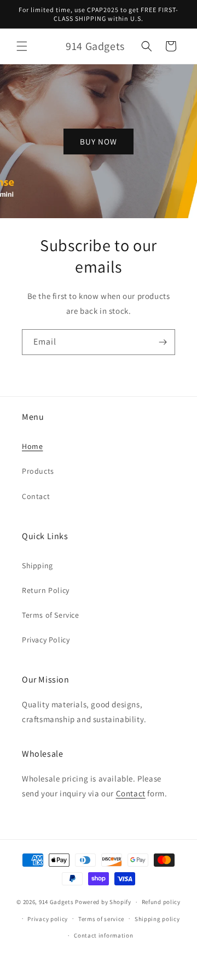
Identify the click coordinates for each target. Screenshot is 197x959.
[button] (22, 46)
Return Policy (45, 590)
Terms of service (101, 919)
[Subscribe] (162, 342)
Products (38, 471)
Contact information (103, 935)
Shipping (37, 565)
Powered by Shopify (103, 902)
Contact (36, 496)
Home (32, 446)
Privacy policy (47, 919)
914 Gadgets (56, 902)
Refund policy (161, 902)
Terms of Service (50, 615)
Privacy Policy (45, 640)
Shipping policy (157, 919)
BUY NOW (98, 141)
